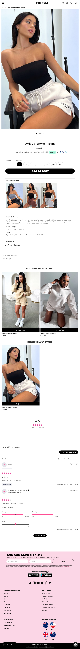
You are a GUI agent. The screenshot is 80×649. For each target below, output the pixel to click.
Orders (6, 599)
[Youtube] (38, 583)
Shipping (7, 593)
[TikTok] (30, 583)
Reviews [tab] (6, 447)
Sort (59, 459)
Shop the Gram (9, 625)
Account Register (47, 596)
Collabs (6, 628)
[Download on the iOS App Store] (34, 576)
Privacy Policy (46, 602)
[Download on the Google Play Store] (46, 576)
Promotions (7, 610)
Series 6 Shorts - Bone (16, 7)
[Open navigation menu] (2, 2)
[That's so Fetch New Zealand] (53, 634)
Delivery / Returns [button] (12, 245)
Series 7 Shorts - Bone (48, 333)
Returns (6, 602)
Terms (68, 566)
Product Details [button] (11, 217)
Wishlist (44, 610)
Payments (7, 604)
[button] (67, 2)
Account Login (46, 593)
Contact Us (7, 613)
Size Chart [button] (9, 241)
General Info (8, 607)
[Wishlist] (71, 2)
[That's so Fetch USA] (53, 625)
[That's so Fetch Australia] (45, 625)
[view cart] (76, 3)
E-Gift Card (45, 599)
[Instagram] (34, 583)
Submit (63, 561)
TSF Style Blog (9, 622)
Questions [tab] (16, 447)
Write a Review (70, 452)
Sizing (6, 596)
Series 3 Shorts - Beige (9, 333)
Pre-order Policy (47, 604)
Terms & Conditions (48, 607)
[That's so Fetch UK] (45, 634)
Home (4, 7)
